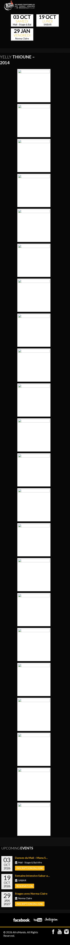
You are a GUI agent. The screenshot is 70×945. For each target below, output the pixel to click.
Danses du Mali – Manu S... (31, 857)
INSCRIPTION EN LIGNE (29, 868)
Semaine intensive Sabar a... (32, 875)
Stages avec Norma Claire (31, 893)
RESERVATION (24, 886)
